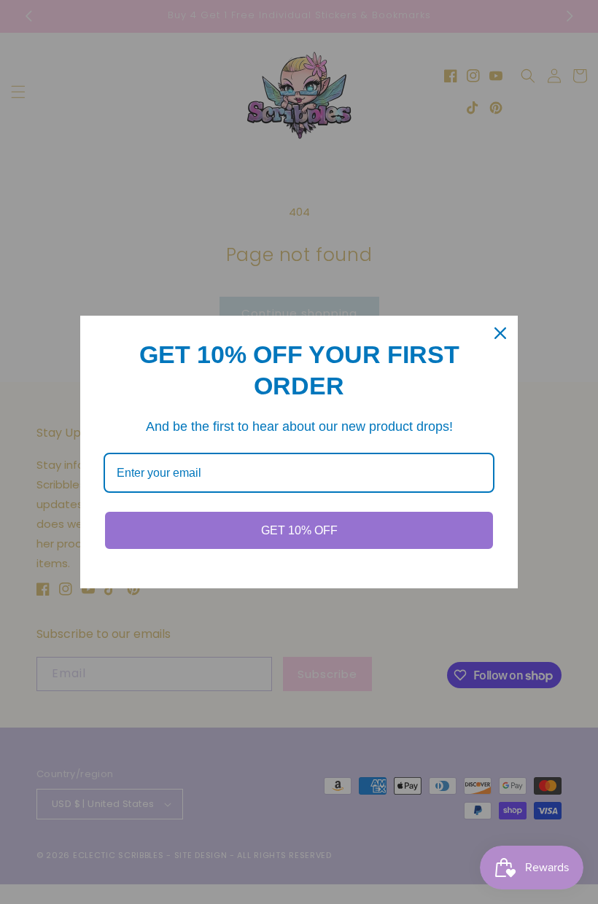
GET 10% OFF (299, 530)
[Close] (500, 333)
